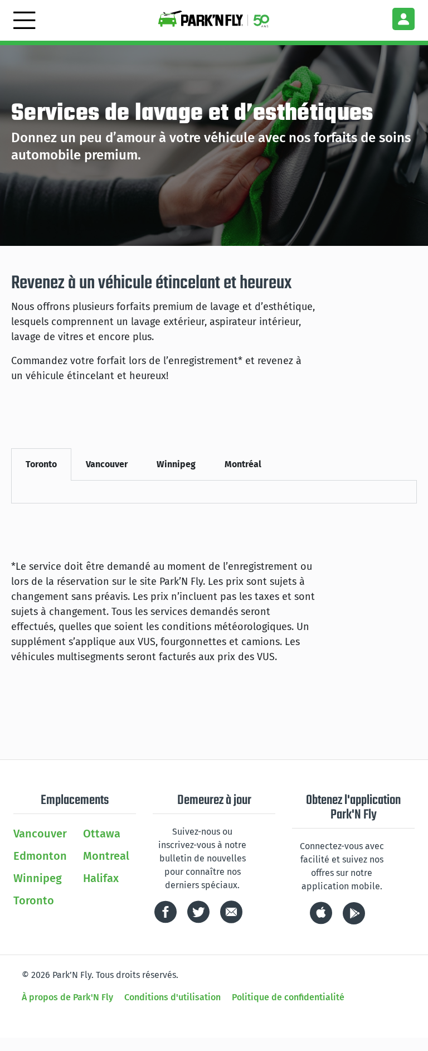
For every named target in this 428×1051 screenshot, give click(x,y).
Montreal (106, 856)
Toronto (33, 900)
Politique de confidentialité (288, 997)
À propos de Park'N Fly (67, 997)
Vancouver (40, 833)
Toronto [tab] (41, 464)
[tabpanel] (214, 492)
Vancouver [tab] (107, 464)
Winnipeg (37, 878)
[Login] (403, 19)
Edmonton (40, 856)
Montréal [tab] (243, 464)
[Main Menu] (24, 18)
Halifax (101, 878)
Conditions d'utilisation (172, 997)
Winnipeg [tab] (176, 464)
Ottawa (101, 833)
